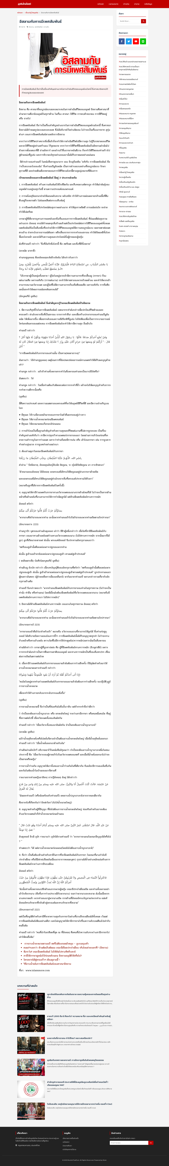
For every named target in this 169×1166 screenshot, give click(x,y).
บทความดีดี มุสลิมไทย (128, 157)
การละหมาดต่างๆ (126, 142)
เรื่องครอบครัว (125, 108)
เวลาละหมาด (113, 4)
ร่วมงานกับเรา (67, 1146)
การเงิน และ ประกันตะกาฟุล (130, 162)
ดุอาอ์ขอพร (124, 240)
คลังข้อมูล (148, 4)
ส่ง (151, 1143)
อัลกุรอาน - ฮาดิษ (126, 201)
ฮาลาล (136, 4)
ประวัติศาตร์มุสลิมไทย (128, 216)
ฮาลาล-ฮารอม (125, 211)
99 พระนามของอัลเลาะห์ (129, 79)
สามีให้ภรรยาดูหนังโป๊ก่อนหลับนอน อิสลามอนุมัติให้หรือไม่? (53, 956)
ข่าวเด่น (126, 4)
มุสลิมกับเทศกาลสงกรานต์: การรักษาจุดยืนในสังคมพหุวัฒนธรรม (75, 1060)
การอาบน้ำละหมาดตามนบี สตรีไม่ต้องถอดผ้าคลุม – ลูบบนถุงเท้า (57, 944)
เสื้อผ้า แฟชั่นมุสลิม (127, 221)
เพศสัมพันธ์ (38, 27)
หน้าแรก (100, 4)
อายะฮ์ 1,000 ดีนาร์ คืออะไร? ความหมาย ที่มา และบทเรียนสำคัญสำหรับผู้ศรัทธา (78, 1018)
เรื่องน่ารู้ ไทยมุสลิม (127, 172)
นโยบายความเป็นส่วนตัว (71, 1138)
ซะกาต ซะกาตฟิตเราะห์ (128, 206)
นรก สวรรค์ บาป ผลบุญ (129, 226)
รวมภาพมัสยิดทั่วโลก (128, 84)
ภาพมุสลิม (124, 167)
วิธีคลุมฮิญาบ (125, 133)
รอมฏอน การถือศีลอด (128, 196)
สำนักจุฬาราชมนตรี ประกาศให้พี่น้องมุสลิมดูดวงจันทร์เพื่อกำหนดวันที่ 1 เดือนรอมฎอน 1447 (77, 1084)
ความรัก (46, 27)
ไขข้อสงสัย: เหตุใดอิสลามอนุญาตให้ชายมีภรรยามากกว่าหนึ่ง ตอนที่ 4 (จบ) (79, 1104)
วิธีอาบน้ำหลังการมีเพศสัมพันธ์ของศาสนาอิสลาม (47, 964)
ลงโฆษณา (66, 1142)
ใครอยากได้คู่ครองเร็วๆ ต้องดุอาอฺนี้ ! (42, 960)
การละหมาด (124, 103)
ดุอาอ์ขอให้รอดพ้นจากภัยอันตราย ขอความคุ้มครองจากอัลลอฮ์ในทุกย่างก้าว (78, 996)
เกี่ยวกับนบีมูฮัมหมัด (127, 182)
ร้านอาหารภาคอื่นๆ (127, 94)
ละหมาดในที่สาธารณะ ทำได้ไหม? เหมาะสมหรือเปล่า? (69, 1038)
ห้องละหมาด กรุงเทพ (128, 113)
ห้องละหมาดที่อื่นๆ (127, 118)
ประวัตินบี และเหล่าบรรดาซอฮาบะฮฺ (133, 61)
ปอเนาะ (122, 231)
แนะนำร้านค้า (124, 138)
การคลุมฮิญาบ (125, 128)
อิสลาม (31, 27)
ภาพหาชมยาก (125, 74)
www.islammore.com (38, 970)
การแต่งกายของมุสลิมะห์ (129, 123)
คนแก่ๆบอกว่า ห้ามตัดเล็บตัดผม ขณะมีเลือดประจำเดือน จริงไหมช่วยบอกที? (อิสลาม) (66, 948)
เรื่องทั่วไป (123, 98)
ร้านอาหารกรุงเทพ (127, 89)
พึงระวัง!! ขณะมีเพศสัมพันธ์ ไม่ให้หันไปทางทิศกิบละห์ (50, 952)
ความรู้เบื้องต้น (125, 177)
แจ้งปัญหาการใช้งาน (69, 1149)
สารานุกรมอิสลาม (126, 236)
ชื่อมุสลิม (123, 147)
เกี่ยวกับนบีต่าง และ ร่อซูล (129, 187)
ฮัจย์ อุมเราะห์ (125, 191)
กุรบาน (122, 152)
